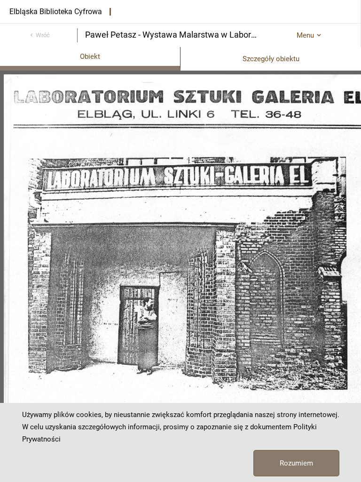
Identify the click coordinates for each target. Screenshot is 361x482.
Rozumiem (296, 463)
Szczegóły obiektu (271, 59)
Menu (305, 35)
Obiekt (90, 56)
